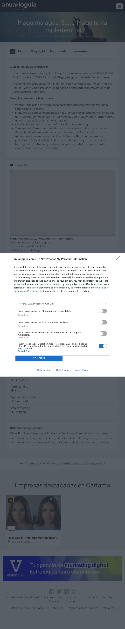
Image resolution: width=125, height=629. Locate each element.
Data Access (62, 370)
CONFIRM (39, 358)
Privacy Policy (81, 370)
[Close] (119, 259)
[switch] (103, 311)
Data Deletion (44, 370)
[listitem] (62, 303)
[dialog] (62, 314)
